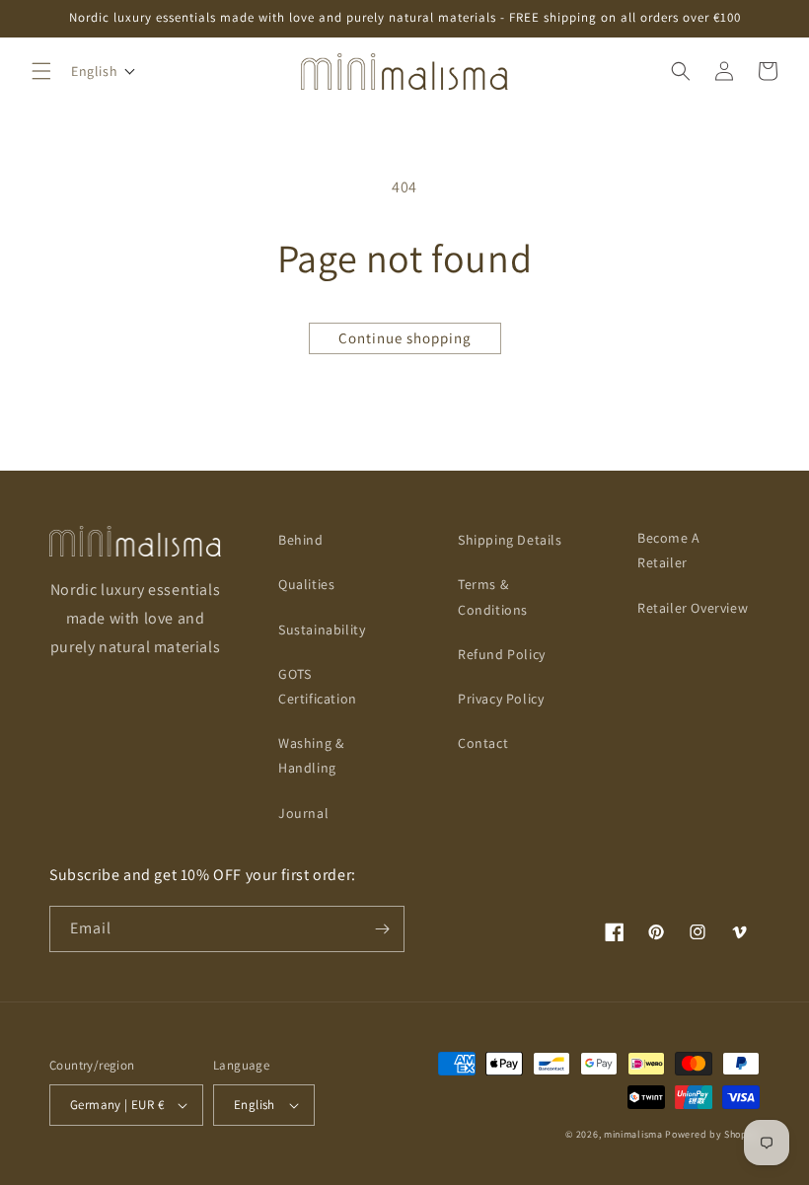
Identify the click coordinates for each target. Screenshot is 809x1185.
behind (301, 540)
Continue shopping (405, 338)
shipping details (510, 540)
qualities (306, 584)
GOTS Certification (317, 686)
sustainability (321, 629)
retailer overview (692, 608)
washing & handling (310, 755)
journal (303, 813)
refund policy (502, 654)
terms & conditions (493, 596)
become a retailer (668, 550)
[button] (41, 71)
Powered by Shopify (712, 1134)
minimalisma (633, 1134)
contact (483, 743)
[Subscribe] (382, 929)
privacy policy (501, 698)
